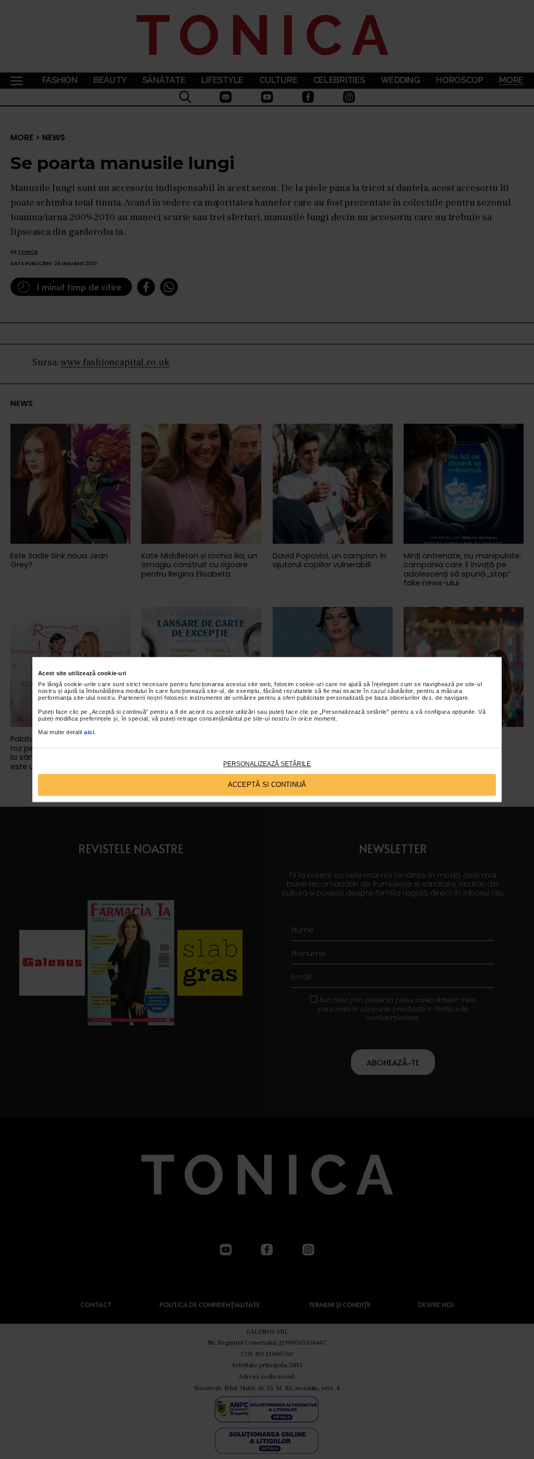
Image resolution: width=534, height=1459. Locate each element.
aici (89, 733)
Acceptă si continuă (267, 784)
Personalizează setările (267, 764)
